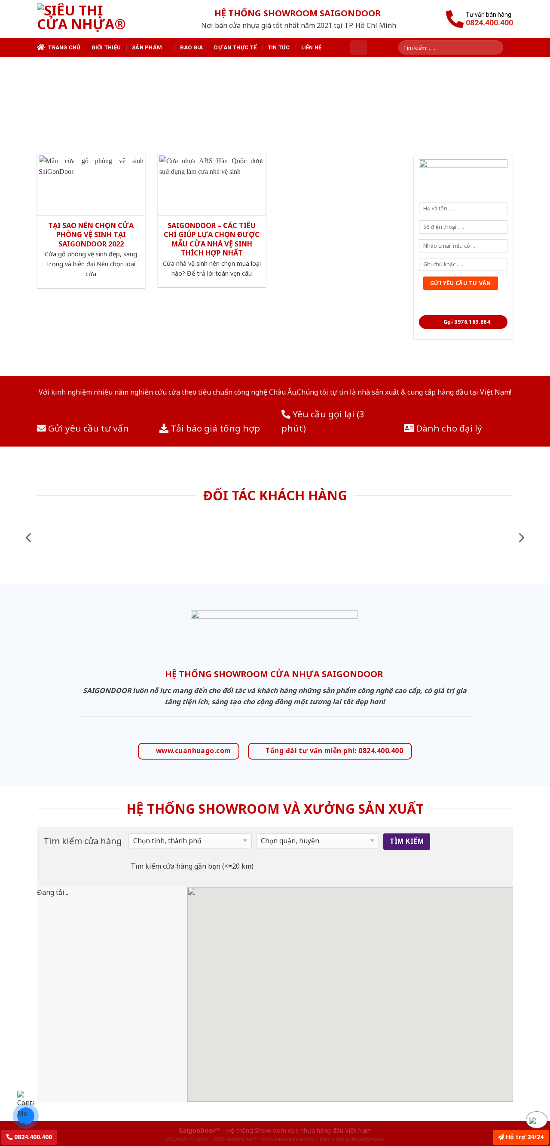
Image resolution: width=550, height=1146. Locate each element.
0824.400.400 (32, 1137)
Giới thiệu (106, 47)
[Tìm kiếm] (499, 47)
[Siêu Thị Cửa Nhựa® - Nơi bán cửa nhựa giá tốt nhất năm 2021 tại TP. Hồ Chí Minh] (92, 19)
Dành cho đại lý (448, 428)
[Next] (521, 537)
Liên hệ (311, 47)
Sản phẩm (147, 47)
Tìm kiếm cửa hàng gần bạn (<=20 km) (192, 866)
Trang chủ (64, 47)
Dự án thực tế (235, 47)
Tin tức (279, 47)
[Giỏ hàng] (358, 47)
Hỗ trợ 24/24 (524, 1137)
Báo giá (191, 47)
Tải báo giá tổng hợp (214, 428)
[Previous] (29, 537)
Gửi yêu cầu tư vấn (87, 428)
